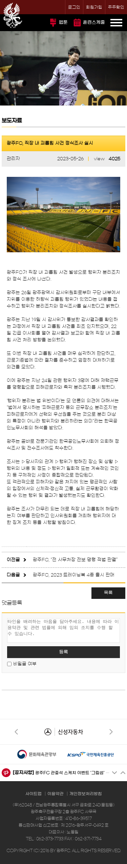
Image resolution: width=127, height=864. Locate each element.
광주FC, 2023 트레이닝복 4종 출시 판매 (73, 575)
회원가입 (94, 7)
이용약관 (55, 794)
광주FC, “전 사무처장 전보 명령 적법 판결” (75, 560)
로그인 (74, 7)
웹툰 (63, 22)
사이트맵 (33, 794)
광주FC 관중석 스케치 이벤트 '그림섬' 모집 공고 (79, 773)
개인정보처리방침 (85, 794)
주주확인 (116, 7)
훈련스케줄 (94, 22)
